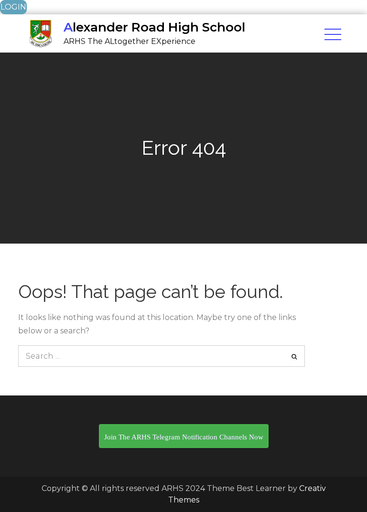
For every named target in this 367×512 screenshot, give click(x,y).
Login (13, 6)
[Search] (294, 356)
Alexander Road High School (154, 27)
